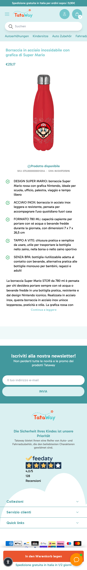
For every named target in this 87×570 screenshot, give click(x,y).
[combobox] (47, 26)
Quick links (15, 523)
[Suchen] (11, 26)
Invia (43, 391)
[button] (7, 14)
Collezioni (14, 501)
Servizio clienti (18, 512)
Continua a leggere (43, 310)
